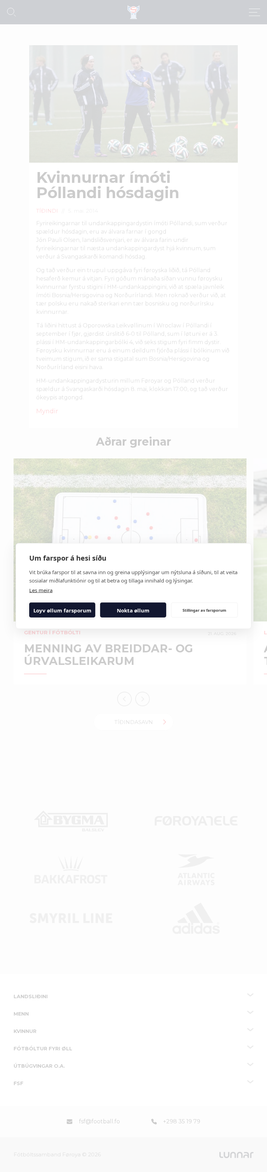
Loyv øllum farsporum (62, 610)
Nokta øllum (133, 610)
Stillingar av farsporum (204, 609)
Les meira (40, 590)
